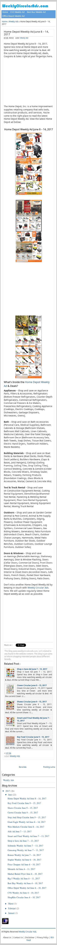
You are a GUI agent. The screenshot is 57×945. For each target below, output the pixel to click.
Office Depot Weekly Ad (13, 16)
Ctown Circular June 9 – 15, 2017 (32, 685)
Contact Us (18, 937)
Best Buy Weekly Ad (36, 12)
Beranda (22, 767)
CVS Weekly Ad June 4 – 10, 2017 (23, 892)
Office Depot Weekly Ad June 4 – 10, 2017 (27, 887)
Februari (12, 908)
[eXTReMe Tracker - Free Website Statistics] (5, 923)
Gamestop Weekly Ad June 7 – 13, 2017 (26, 850)
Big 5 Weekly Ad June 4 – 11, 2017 (24, 878)
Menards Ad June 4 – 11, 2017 (21, 869)
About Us (7, 937)
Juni (10, 794)
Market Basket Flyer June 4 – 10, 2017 (25, 873)
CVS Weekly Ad (17, 12)
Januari (11, 912)
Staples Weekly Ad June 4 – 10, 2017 (24, 859)
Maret (11, 903)
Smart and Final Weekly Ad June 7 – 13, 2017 (28, 836)
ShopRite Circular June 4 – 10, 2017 (24, 897)
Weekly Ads (13, 21)
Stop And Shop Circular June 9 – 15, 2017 (27, 817)
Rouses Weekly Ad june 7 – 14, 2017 (24, 855)
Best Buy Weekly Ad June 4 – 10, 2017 (25, 883)
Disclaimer (30, 937)
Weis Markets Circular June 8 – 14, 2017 (26, 826)
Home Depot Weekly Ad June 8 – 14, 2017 (26, 33)
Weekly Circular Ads (38, 587)
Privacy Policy (42, 937)
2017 (8, 790)
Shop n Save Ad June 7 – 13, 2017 (32, 669)
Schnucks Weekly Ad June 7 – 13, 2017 (25, 845)
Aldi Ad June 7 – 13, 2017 (20, 831)
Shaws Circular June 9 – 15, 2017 (32, 701)
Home (5, 12)
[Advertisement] (30, 81)
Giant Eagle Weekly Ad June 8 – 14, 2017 (26, 821)
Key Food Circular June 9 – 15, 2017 (33, 737)
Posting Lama (49, 767)
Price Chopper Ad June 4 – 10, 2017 (24, 864)
